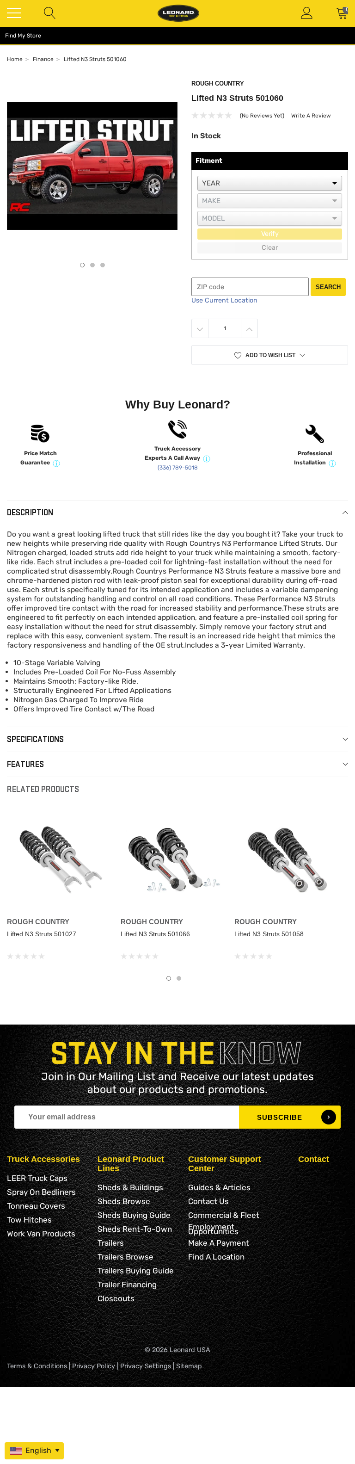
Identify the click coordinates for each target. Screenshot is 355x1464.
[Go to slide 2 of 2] (179, 978)
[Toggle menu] (14, 13)
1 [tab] (82, 265)
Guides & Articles (219, 1187)
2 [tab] (92, 265)
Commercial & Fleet (223, 1215)
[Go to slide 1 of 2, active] (168, 978)
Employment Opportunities (213, 1229)
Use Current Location (224, 300)
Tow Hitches (29, 1219)
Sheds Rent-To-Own (135, 1229)
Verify (270, 234)
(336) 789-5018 (178, 467)
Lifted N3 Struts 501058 (269, 934)
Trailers (111, 1243)
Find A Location (216, 1256)
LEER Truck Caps (37, 1178)
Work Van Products (41, 1233)
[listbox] (269, 183)
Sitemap (189, 1366)
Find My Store (23, 35)
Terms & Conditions (37, 1366)
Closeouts (116, 1298)
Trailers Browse (125, 1256)
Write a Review (311, 115)
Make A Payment (218, 1243)
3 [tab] (102, 265)
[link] (60, 860)
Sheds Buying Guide (134, 1215)
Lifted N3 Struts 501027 (41, 934)
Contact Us (208, 1201)
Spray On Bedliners (41, 1192)
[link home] (178, 13)
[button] (269, 355)
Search (328, 287)
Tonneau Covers (36, 1206)
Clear (270, 248)
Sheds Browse (124, 1201)
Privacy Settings (145, 1366)
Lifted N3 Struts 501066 (155, 934)
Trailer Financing (127, 1284)
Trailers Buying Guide (136, 1270)
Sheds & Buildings (130, 1187)
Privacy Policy (93, 1366)
